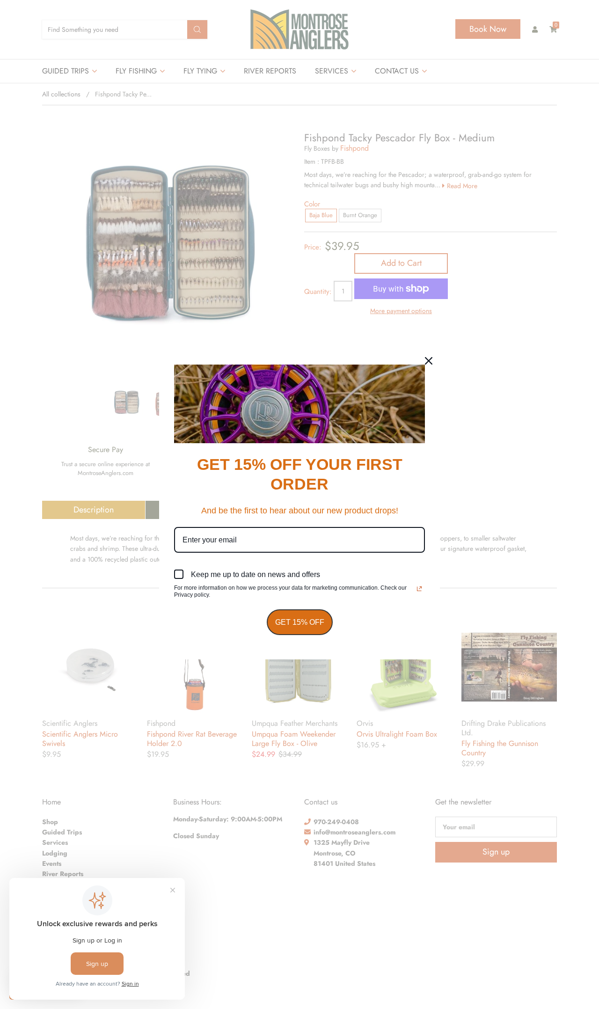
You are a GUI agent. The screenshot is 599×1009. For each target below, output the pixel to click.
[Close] (428, 361)
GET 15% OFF (299, 622)
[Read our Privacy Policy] (419, 588)
